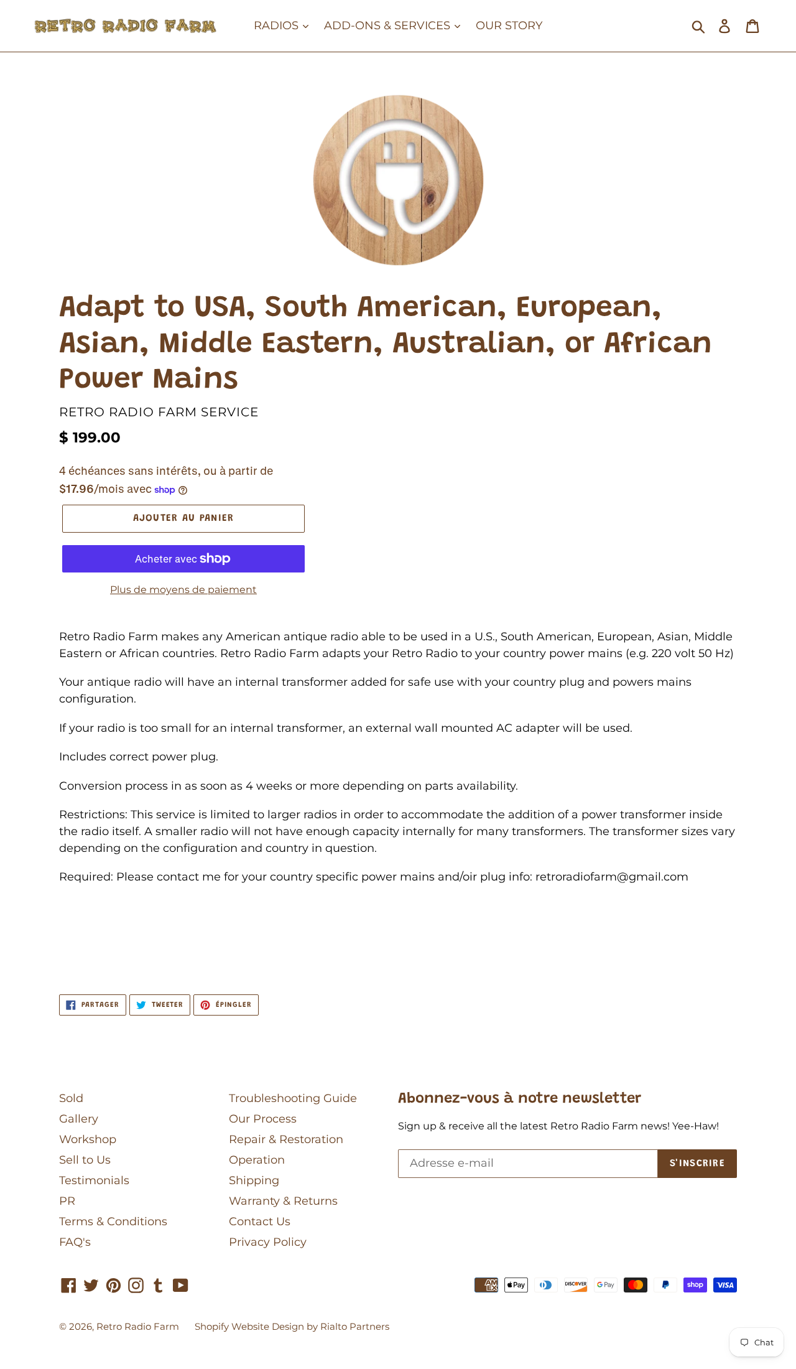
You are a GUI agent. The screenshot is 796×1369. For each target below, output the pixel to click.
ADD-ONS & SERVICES (388, 25)
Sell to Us (85, 1160)
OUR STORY (509, 25)
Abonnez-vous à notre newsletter (519, 1098)
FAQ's (75, 1242)
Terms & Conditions (113, 1221)
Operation (257, 1160)
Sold (71, 1098)
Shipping (254, 1180)
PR (67, 1201)
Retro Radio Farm (137, 1326)
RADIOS (278, 25)
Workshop (87, 1139)
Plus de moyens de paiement (183, 590)
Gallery (78, 1119)
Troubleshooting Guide (293, 1098)
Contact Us (259, 1221)
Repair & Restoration (286, 1139)
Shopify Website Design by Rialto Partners (292, 1326)
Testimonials (94, 1180)
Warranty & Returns (283, 1201)
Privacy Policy (268, 1242)
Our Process (263, 1119)
